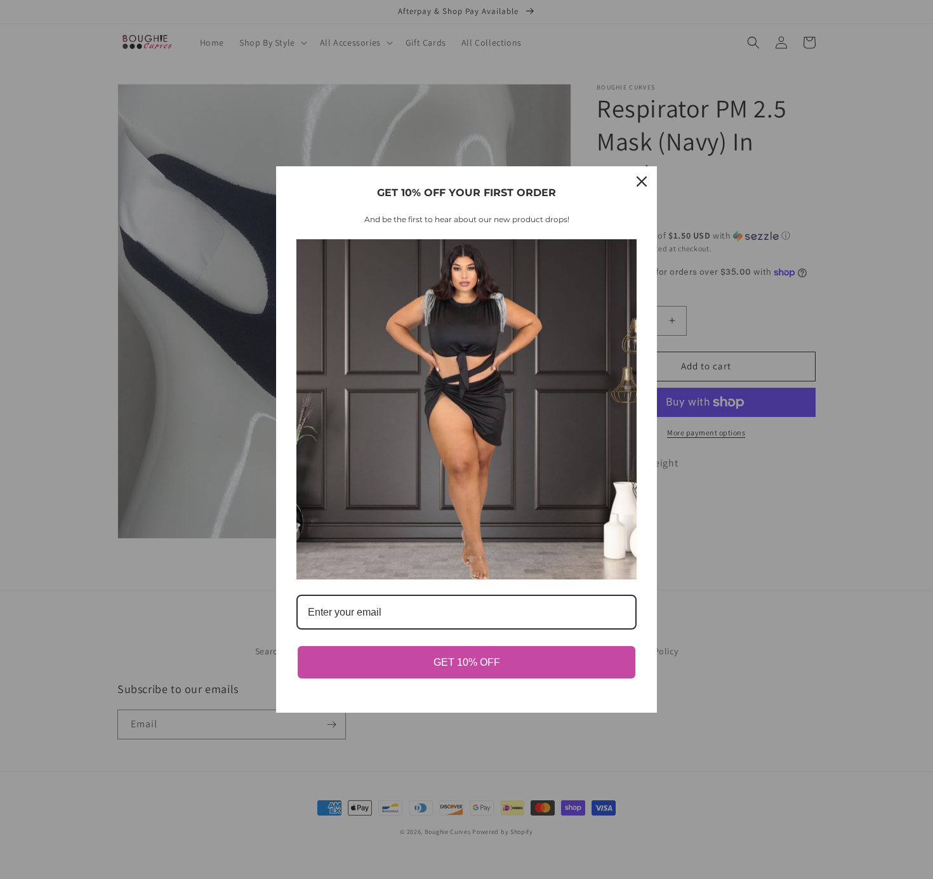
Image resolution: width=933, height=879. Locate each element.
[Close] (641, 181)
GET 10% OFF (466, 662)
